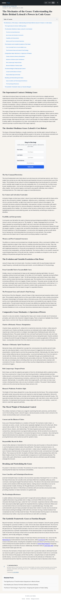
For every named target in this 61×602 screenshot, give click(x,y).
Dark (50, 2)
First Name (20, 149)
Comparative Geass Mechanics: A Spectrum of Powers (18, 53)
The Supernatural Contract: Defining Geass (15, 26)
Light (46, 2)
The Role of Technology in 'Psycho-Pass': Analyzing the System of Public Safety (26, 588)
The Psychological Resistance (12, 83)
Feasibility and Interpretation (12, 38)
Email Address (20, 160)
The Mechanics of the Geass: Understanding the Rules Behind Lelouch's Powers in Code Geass (28, 22)
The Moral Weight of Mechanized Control (15, 68)
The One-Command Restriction (13, 32)
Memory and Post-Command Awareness (15, 41)
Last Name (19, 155)
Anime (6, 3)
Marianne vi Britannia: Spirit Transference (15, 59)
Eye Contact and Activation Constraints (14, 35)
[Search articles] (57, 2)
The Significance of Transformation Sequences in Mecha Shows (22, 581)
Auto (53, 2)
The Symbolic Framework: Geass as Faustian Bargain (18, 87)
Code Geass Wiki (48, 545)
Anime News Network (44, 543)
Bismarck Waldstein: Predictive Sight (14, 65)
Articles (28, 598)
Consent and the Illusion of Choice (13, 71)
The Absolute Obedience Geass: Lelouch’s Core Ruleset (18, 29)
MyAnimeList (6, 540)
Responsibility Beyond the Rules (13, 74)
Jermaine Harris (13, 565)
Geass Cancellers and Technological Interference (16, 80)
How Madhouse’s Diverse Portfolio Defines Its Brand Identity (21, 584)
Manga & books (35, 598)
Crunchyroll (41, 540)
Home (23, 598)
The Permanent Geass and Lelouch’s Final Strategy (17, 50)
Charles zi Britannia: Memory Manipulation (15, 56)
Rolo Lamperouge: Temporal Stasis (13, 62)
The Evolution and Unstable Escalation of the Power (18, 44)
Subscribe (30, 166)
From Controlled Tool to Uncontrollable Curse (16, 47)
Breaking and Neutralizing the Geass (14, 77)
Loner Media (16, 572)
